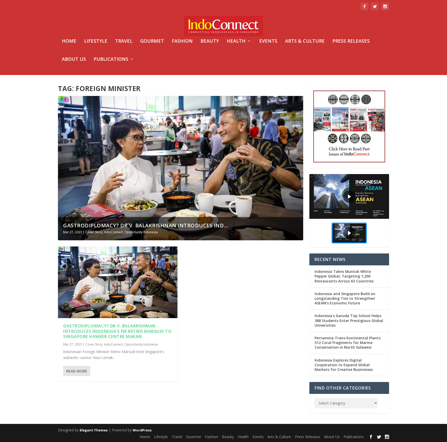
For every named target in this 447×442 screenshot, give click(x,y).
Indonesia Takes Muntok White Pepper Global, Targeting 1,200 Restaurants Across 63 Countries (344, 276)
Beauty (209, 41)
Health (236, 41)
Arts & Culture (305, 41)
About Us (74, 59)
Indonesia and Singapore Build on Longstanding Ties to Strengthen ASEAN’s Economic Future (345, 298)
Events (268, 41)
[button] (349, 196)
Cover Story (93, 232)
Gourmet (152, 41)
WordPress (142, 430)
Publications (111, 59)
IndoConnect (113, 232)
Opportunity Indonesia (141, 232)
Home (69, 41)
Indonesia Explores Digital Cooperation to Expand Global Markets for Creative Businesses (344, 365)
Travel (123, 41)
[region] (349, 210)
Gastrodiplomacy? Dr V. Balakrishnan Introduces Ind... (145, 225)
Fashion (182, 41)
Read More (76, 371)
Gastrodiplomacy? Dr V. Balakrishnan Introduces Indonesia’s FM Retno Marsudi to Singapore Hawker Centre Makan (117, 331)
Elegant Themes (94, 430)
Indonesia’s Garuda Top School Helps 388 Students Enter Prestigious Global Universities (349, 320)
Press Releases (351, 41)
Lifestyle (95, 41)
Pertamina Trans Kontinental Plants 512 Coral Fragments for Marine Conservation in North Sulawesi (348, 342)
